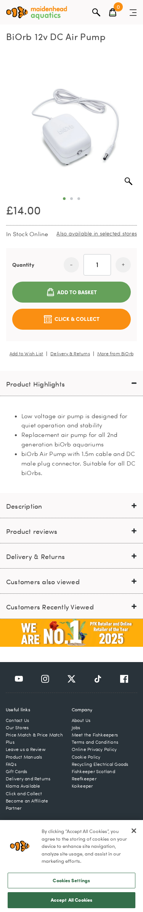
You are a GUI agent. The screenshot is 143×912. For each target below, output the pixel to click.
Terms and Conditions (95, 742)
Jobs (76, 727)
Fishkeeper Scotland (93, 771)
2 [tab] (71, 198)
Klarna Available (23, 786)
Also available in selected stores (96, 233)
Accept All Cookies (71, 899)
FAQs (11, 764)
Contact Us (17, 720)
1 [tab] (64, 198)
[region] (71, 866)
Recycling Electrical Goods (100, 764)
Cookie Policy (86, 757)
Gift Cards (16, 771)
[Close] (133, 830)
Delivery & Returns (70, 353)
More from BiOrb (115, 353)
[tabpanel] (71, 124)
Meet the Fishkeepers (95, 735)
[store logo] (36, 12)
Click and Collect (24, 793)
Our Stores (17, 727)
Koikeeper (82, 786)
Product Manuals (24, 757)
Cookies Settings (71, 880)
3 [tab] (78, 198)
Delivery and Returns (28, 778)
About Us (81, 720)
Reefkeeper (84, 778)
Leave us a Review (26, 749)
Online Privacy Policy (94, 749)
